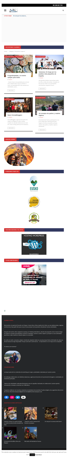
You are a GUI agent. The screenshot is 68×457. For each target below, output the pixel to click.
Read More (11, 90)
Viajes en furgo (19, 56)
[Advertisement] (34, 29)
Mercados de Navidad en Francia (32, 441)
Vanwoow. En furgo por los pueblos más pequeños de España (47, 74)
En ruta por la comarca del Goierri (22, 16)
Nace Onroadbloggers (15, 115)
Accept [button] (32, 454)
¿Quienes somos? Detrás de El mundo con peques (32, 422)
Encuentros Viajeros (9, 56)
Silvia (10, 79)
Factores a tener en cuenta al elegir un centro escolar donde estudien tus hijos (13, 423)
